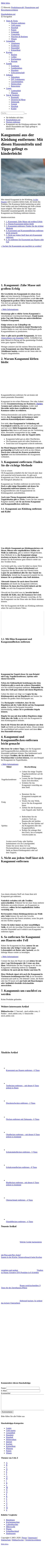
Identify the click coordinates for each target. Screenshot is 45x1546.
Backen (14, 55)
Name (3, 1388)
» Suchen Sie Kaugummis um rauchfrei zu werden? (21, 246)
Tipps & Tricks (12, 21)
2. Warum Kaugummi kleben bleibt (20, 224)
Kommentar (5, 1393)
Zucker (39, 404)
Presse (24, 1537)
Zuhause (9, 75)
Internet (9, 1442)
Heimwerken (16, 84)
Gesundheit (10, 41)
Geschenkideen (17, 82)
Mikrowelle (10, 1526)
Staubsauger (11, 1533)
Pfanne (9, 1529)
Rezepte (14, 61)
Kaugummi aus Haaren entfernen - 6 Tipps (23, 1070)
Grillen (13, 57)
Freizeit (14, 104)
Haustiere (14, 70)
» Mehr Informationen (9, 309)
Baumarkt (15, 97)
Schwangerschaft (17, 73)
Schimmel (15, 32)
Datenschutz (6, 1540)
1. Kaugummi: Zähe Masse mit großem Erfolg (24, 222)
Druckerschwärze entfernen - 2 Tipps (20, 1103)
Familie (9, 64)
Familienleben (16, 68)
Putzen (13, 30)
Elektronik (15, 102)
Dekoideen (15, 77)
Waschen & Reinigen (19, 37)
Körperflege (15, 50)
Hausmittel (15, 48)
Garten (8, 88)
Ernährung (15, 46)
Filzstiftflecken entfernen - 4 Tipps (19, 1222)
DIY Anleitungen (18, 79)
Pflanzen (14, 93)
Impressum (32, 1537)
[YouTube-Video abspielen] (22, 623)
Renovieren (15, 86)
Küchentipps (16, 59)
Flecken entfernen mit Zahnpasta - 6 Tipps (22, 1119)
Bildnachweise (18, 1540)
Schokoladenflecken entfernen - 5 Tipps (21, 1152)
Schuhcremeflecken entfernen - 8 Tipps (21, 1167)
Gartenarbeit (16, 91)
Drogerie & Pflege (18, 100)
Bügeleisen (10, 1520)
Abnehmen (15, 43)
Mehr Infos (5, 3)
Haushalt (14, 28)
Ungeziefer (15, 34)
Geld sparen (15, 25)
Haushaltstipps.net (13, 120)
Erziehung (15, 66)
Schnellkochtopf (12, 1531)
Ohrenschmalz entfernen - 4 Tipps (19, 1200)
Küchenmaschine (13, 1522)
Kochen (9, 52)
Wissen (14, 39)
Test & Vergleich (12, 95)
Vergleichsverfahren (33, 1540)
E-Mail (3, 1391)
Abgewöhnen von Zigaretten (12, 338)
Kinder (13, 109)
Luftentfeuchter (12, 1524)
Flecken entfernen (18, 23)
